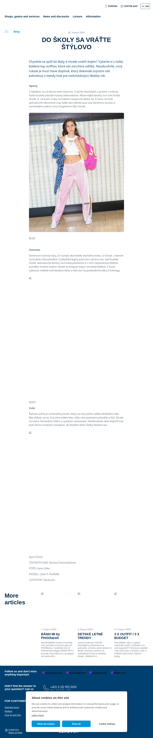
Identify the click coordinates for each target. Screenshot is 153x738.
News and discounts (56, 16)
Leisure (77, 16)
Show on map (15, 732)
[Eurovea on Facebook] (75, 673)
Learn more (38, 715)
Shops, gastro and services (22, 16)
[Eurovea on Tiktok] (118, 673)
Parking (8, 711)
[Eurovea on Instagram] (52, 673)
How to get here (13, 715)
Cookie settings (107, 724)
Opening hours (12, 707)
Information (93, 16)
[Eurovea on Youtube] (98, 673)
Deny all (76, 724)
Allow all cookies (46, 724)
